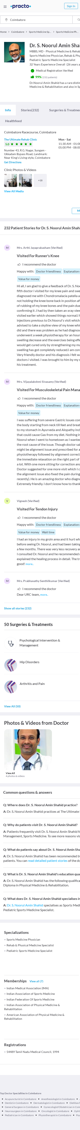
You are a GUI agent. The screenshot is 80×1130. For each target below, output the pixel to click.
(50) (12, 706)
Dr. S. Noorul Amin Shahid (25, 905)
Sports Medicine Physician (23, 939)
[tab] (8, 110)
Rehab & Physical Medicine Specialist (30, 945)
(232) (30, 110)
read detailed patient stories (47, 860)
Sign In (71, 6)
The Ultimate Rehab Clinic (20, 139)
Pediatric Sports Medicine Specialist (29, 950)
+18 (40, 180)
